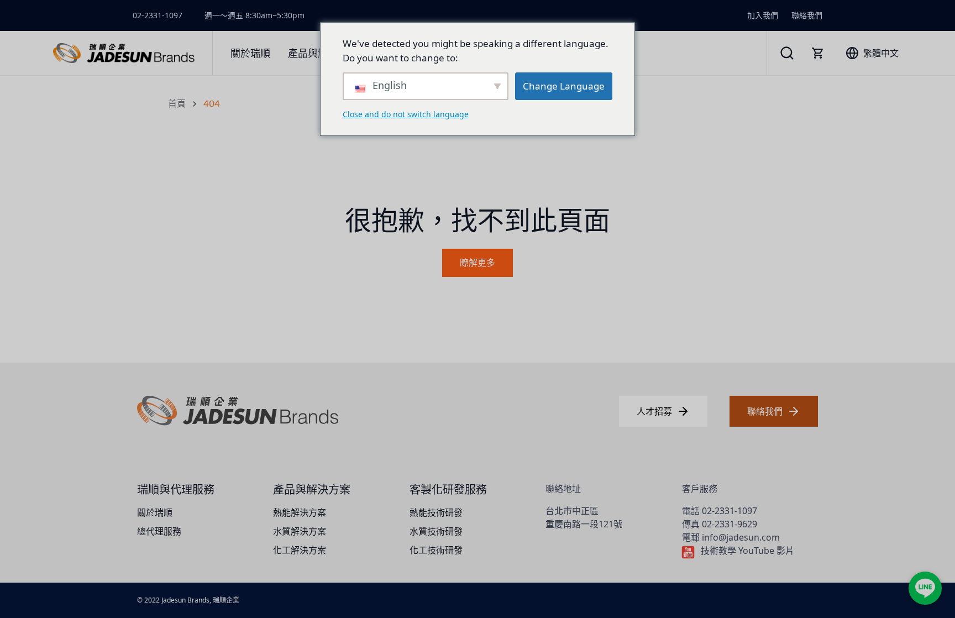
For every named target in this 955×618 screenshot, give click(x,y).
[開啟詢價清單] (818, 53)
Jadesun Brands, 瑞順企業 (200, 600)
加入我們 (762, 15)
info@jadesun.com (741, 537)
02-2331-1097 (157, 15)
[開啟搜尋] (787, 53)
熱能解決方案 (299, 512)
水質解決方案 (299, 531)
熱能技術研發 (436, 512)
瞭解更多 (477, 263)
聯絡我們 (806, 15)
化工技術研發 (436, 550)
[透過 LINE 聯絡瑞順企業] (925, 588)
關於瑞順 (154, 512)
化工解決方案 (299, 550)
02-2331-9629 (729, 524)
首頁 (177, 103)
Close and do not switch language (406, 114)
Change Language (564, 86)
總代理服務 (159, 531)
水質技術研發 (436, 531)
